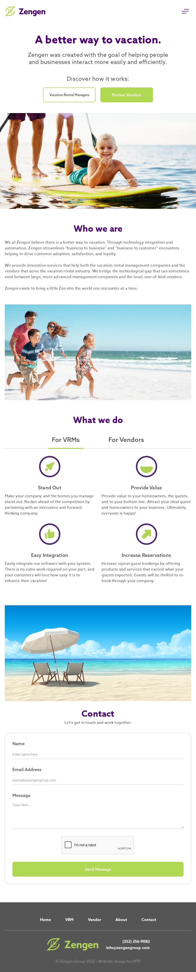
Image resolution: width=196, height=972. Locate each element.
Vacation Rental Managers (69, 95)
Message (21, 795)
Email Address (26, 769)
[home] (25, 11)
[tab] (65, 441)
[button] (185, 11)
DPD (136, 961)
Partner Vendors (126, 94)
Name (18, 743)
